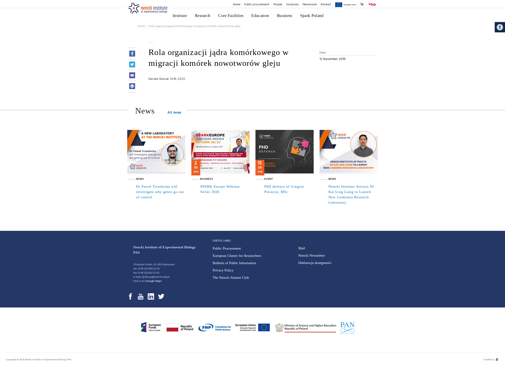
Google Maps (153, 281)
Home (236, 4)
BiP (372, 7)
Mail (301, 248)
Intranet (326, 4)
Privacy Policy (223, 270)
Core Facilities (230, 15)
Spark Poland (312, 15)
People (277, 4)
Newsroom (310, 4)
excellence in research (364, 4)
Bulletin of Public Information (234, 263)
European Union (345, 7)
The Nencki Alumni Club (231, 277)
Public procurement (256, 4)
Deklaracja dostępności (314, 263)
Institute (180, 15)
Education (260, 15)
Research (202, 15)
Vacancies (292, 4)
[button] (500, 27)
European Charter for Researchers (237, 256)
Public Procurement (227, 248)
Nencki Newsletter (311, 255)
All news (174, 113)
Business (284, 15)
